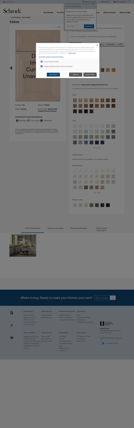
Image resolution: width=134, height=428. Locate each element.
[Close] (97, 45)
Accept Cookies (90, 74)
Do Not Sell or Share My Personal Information (51, 57)
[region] (68, 60)
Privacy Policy (72, 53)
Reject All (75, 74)
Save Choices (53, 74)
